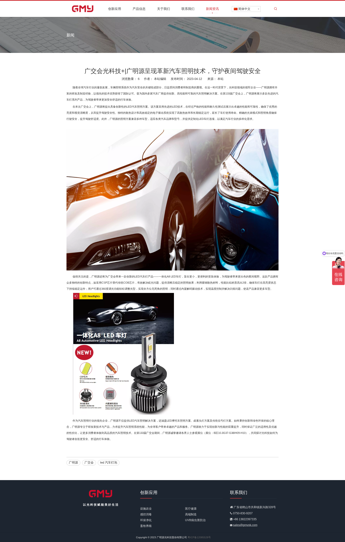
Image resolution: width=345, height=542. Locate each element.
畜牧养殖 (146, 525)
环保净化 (146, 520)
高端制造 (191, 514)
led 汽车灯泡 (108, 462)
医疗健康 (191, 508)
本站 (220, 79)
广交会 (89, 462)
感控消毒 (146, 514)
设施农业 (146, 508)
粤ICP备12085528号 (199, 537)
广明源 (73, 462)
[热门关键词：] (275, 9)
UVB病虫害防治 (195, 520)
